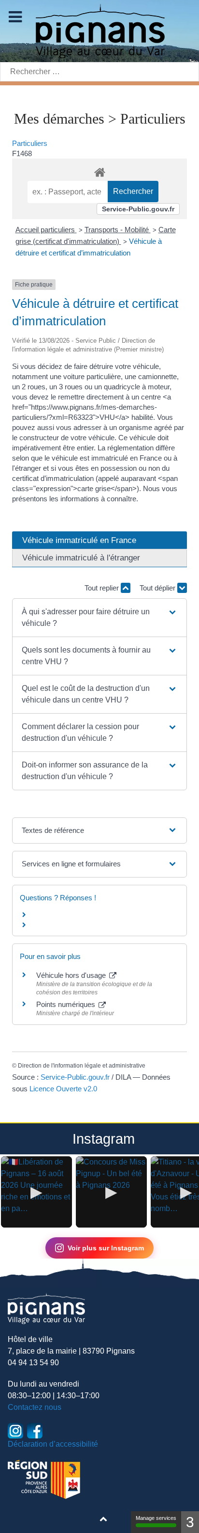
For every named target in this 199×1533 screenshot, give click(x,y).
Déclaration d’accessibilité (53, 1444)
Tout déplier (158, 588)
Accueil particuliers (46, 229)
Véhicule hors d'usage (72, 975)
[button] (99, 618)
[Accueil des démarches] (99, 170)
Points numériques (66, 1004)
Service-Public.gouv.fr (138, 209)
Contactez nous (34, 1407)
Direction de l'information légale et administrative (81, 1065)
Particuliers (29, 143)
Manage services (156, 1518)
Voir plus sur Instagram (106, 1248)
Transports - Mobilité (118, 229)
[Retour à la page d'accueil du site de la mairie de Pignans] (99, 30)
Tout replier (103, 588)
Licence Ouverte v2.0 (63, 1089)
